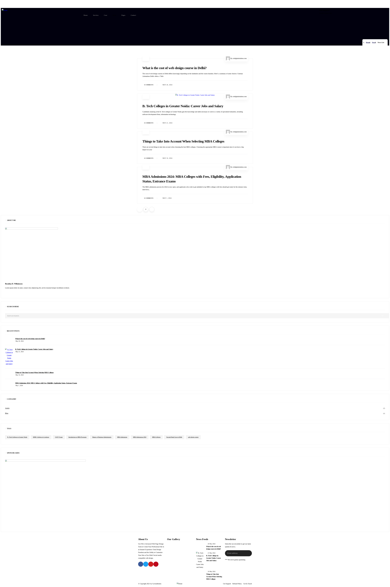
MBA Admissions (122, 437)
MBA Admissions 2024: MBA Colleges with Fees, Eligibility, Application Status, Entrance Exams (46, 383)
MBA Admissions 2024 (139, 437)
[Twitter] (145, 564)
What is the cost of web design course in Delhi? (174, 68)
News (374, 42)
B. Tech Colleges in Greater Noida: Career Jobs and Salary (182, 106)
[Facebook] (140, 564)
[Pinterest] (155, 564)
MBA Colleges (156, 437)
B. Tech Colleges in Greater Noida (17, 437)
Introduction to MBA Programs (77, 437)
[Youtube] (150, 564)
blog (6, 413)
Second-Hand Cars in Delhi (174, 437)
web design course (193, 437)
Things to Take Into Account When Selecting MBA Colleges (183, 141)
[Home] (4, 10)
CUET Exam (59, 437)
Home (368, 42)
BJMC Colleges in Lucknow (41, 437)
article (146, 59)
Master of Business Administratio (101, 437)
